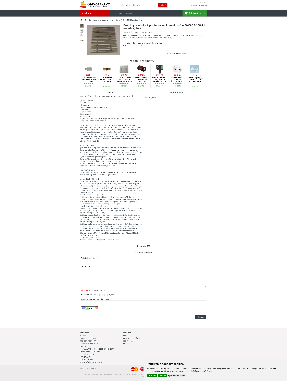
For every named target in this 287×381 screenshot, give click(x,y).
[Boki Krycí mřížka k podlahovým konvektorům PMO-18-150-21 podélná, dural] (103, 40)
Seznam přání (128, 341)
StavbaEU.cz (94, 368)
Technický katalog (151, 98)
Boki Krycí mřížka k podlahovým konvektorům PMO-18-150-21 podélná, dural (115, 20)
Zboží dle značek (86, 360)
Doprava (120, 13)
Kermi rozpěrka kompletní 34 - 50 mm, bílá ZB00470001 (195, 79)
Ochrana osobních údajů (90, 344)
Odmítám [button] (162, 376)
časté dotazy (203, 2)
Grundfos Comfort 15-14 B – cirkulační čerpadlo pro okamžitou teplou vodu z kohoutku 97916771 (141, 82)
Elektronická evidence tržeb (91, 352)
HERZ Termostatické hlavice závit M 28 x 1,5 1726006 (88, 79)
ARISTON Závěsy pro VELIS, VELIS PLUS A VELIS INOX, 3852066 (124, 79)
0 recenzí (137, 32)
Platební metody (86, 346)
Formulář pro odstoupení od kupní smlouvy (97, 349)
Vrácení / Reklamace (88, 354)
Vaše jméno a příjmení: (89, 258)
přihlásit (194, 5)
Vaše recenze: (86, 266)
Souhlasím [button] (152, 376)
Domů (113, 13)
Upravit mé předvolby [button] (176, 376)
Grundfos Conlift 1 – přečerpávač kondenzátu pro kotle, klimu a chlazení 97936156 (177, 81)
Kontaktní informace (88, 338)
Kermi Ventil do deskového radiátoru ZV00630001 (106, 79)
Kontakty (129, 13)
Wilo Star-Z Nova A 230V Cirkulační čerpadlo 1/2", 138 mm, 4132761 (159, 80)
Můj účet (127, 336)
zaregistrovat (202, 5)
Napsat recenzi (147, 32)
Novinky (126, 344)
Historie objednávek (131, 338)
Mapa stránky (85, 357)
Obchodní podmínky (88, 341)
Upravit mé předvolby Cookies (92, 362)
